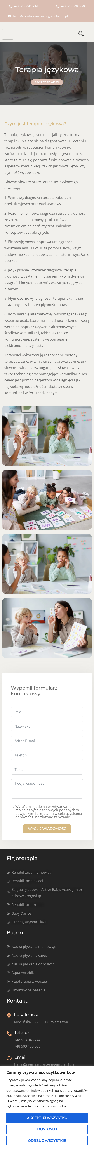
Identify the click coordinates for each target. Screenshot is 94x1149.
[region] (47, 1107)
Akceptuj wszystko (47, 1118)
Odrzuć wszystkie (47, 1141)
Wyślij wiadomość (47, 829)
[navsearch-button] (82, 34)
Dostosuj (47, 1129)
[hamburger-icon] (7, 34)
